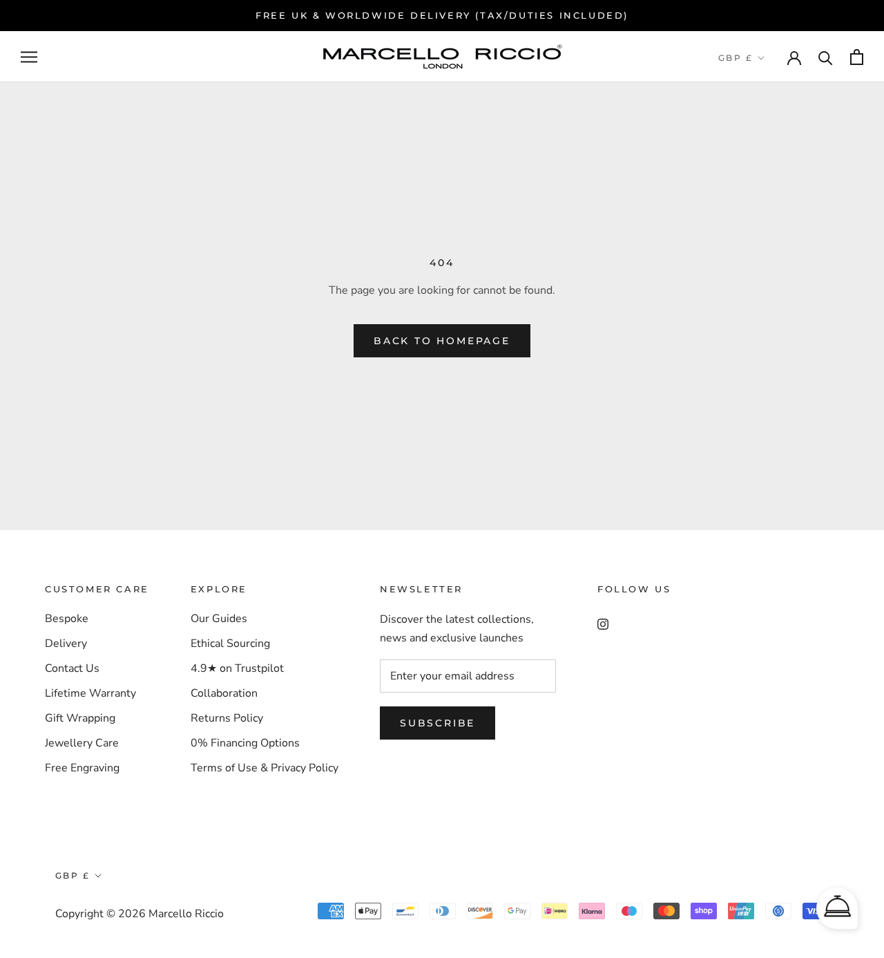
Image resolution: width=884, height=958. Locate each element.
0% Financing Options (245, 743)
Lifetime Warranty (90, 693)
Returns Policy (227, 718)
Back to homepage (442, 341)
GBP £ (735, 58)
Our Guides (219, 618)
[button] (837, 908)
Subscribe (437, 723)
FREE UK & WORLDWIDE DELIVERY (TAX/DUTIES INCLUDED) (442, 15)
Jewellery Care (82, 743)
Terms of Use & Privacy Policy (264, 768)
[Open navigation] (29, 57)
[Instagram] (602, 623)
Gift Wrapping (80, 718)
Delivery (66, 643)
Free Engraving (82, 768)
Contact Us (72, 668)
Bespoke (66, 618)
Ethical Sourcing (230, 643)
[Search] (825, 57)
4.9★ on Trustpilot (237, 668)
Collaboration (224, 693)
